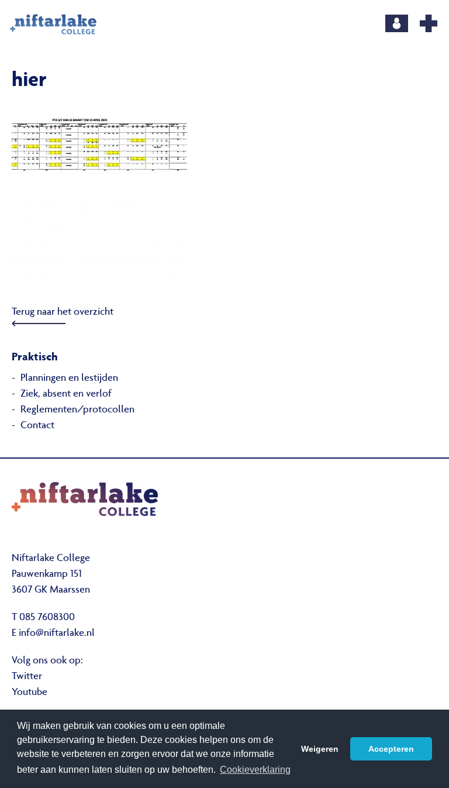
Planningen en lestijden (69, 378)
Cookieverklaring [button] (255, 770)
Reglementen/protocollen (77, 410)
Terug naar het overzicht (62, 312)
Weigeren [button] (320, 748)
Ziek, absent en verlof (66, 394)
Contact (37, 426)
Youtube (29, 692)
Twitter (27, 677)
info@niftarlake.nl (57, 633)
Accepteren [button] (391, 748)
